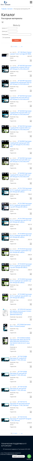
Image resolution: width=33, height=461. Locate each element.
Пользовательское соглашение (13, 453)
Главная (3, 9)
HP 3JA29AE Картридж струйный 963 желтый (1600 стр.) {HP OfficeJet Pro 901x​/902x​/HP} (20, 159)
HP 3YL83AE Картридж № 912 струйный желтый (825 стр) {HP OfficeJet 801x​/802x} (21, 280)
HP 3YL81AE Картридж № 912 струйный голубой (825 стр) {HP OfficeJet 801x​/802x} (21, 250)
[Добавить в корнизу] (31, 60)
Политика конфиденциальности (9, 454)
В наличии (7, 37)
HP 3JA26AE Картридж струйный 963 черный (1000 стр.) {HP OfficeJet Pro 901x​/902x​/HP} (20, 112)
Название (5, 34)
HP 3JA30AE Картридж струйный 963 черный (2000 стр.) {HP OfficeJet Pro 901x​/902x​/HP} (20, 175)
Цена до (4, 31)
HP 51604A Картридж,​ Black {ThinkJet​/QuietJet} (20, 325)
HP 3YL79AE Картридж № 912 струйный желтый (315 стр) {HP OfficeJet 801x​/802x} (21, 220)
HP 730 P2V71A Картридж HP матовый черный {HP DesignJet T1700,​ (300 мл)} (20, 403)
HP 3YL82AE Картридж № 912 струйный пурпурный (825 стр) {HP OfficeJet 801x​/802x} (21, 265)
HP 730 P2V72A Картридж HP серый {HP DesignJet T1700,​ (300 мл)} (20, 418)
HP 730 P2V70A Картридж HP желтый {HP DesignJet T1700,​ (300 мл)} (18, 388)
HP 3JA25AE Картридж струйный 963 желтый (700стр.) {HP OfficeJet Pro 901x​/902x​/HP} (20, 97)
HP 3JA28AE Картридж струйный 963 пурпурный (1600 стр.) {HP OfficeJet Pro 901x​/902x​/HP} (20, 143)
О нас (2, 453)
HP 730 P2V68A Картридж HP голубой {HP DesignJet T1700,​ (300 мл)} (18, 358)
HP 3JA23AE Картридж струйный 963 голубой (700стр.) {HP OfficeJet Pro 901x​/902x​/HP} (20, 67)
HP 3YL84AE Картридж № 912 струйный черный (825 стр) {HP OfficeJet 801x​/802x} (21, 296)
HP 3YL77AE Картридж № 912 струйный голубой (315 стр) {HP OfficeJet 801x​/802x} (21, 190)
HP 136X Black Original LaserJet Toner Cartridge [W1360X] (20, 53)
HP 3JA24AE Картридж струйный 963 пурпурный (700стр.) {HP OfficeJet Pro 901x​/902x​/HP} (20, 82)
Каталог (10, 9)
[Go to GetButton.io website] (29, 459)
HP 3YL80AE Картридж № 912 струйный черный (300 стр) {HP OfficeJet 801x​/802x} (21, 235)
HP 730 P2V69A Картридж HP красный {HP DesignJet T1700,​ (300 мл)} (18, 373)
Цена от (4, 28)
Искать (16, 40)
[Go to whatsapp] (29, 456)
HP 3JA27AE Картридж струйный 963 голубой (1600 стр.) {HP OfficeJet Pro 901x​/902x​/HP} (20, 127)
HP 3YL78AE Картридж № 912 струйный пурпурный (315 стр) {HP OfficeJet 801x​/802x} (21, 205)
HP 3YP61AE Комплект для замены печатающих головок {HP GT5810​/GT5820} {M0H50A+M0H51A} (21, 311)
